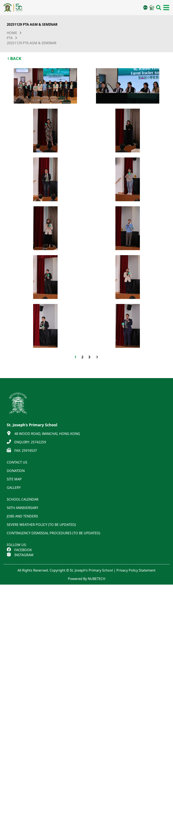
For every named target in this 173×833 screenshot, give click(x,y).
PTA (10, 38)
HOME (12, 33)
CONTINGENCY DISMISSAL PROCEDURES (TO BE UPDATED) (53, 533)
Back (15, 58)
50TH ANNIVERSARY (22, 507)
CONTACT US (17, 462)
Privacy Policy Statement (135, 570)
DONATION (16, 470)
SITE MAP (14, 479)
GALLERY (14, 487)
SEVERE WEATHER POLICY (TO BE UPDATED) (41, 524)
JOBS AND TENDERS (22, 516)
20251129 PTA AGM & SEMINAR (31, 43)
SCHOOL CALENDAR (22, 499)
